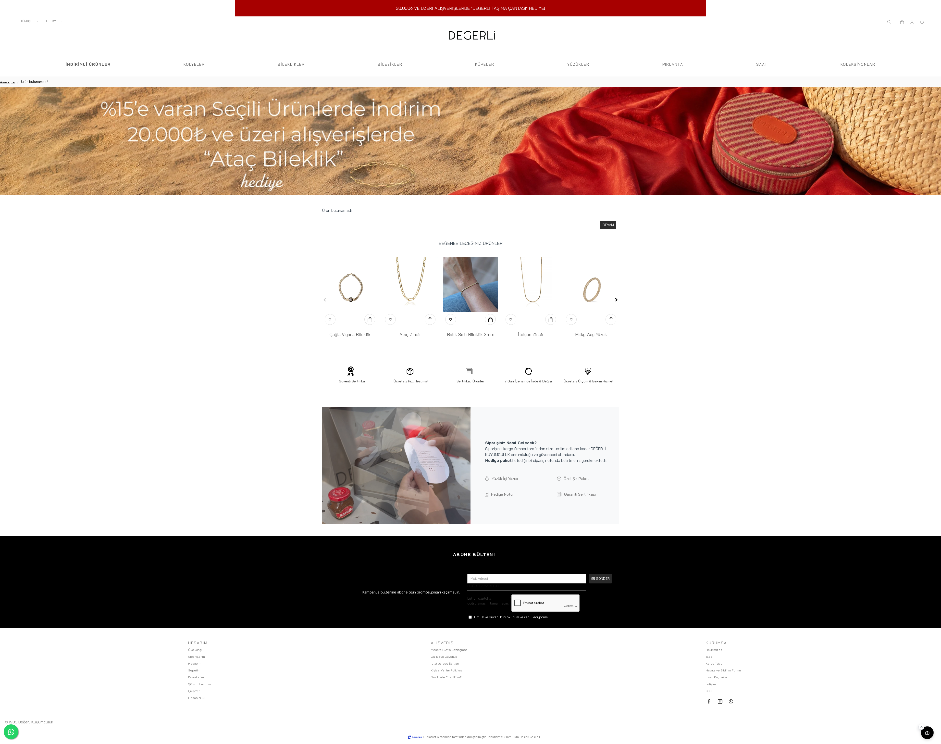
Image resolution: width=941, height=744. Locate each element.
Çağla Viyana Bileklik (350, 334)
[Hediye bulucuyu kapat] (921, 727)
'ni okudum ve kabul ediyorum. (511, 617)
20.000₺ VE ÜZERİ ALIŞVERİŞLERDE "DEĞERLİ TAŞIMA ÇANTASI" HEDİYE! (470, 8)
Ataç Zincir (410, 334)
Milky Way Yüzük (591, 334)
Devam (608, 225)
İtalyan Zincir (531, 334)
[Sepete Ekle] (369, 319)
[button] (324, 299)
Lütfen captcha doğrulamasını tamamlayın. (488, 600)
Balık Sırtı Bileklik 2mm (470, 334)
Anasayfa (7, 82)
